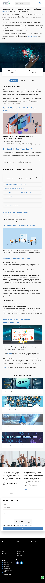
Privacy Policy (21, 525)
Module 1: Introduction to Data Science (13, 174)
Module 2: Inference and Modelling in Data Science (15, 184)
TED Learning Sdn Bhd (21, 580)
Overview (13, 80)
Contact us (5, 367)
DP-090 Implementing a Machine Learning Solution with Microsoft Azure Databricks (21, 427)
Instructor (31, 80)
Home (3, 11)
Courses (7, 11)
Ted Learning (9, 353)
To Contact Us (34, 72)
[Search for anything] (28, 3)
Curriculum (22, 80)
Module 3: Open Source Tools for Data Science (14, 188)
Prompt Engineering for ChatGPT (10, 391)
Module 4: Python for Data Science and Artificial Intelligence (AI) (18, 192)
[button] (39, 3)
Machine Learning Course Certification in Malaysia (14, 445)
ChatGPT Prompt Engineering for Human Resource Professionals (17, 409)
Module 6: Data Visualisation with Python (13, 201)
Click (33, 70)
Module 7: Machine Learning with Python (13, 205)
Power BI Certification (32, 36)
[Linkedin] (21, 562)
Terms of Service (27, 525)
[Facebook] (17, 562)
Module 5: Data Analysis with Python (12, 197)
